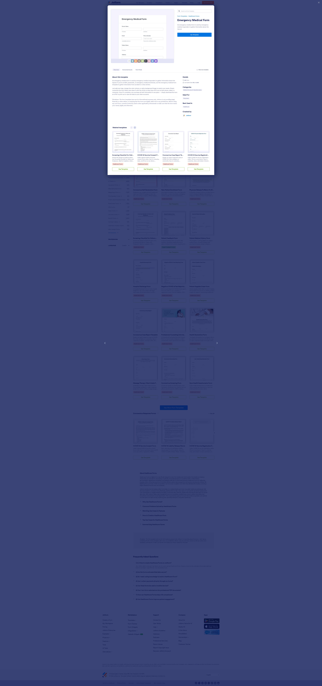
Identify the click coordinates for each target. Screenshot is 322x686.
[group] (123, 152)
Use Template (194, 35)
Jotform (188, 115)
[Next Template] (217, 343)
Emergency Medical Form (193, 20)
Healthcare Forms (194, 16)
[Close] (319, 2)
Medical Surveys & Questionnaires (192, 90)
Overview (116, 70)
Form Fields (139, 70)
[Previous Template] (105, 343)
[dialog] (161, 343)
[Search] (179, 11)
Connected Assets (127, 70)
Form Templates (182, 16)
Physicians (186, 98)
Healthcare (186, 106)
